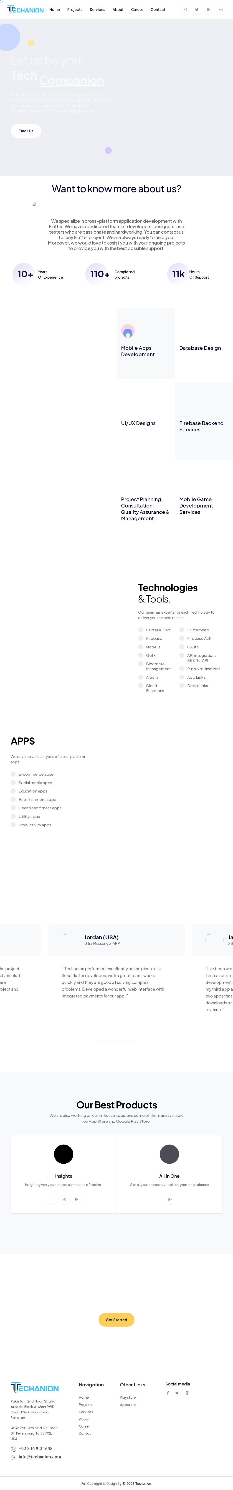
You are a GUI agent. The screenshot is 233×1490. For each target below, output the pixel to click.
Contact (158, 9)
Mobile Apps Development (138, 351)
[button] (201, 902)
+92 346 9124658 (36, 1448)
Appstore (128, 1404)
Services (97, 9)
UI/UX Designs (138, 423)
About (118, 9)
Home (54, 9)
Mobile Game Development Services (196, 505)
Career (137, 9)
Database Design (200, 348)
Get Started (116, 1319)
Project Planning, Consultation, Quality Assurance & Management (145, 508)
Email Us (26, 130)
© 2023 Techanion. (137, 1484)
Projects (74, 9)
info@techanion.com (40, 1457)
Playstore (128, 1397)
